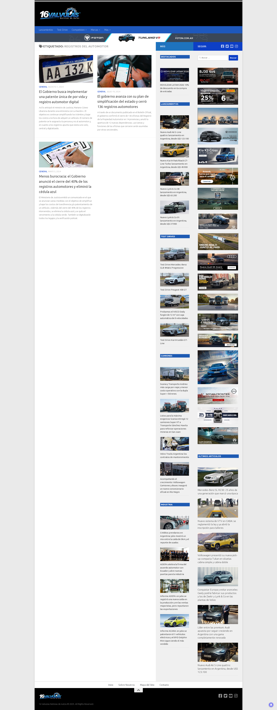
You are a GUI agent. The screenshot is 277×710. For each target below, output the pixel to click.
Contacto (164, 685)
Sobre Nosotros (126, 685)
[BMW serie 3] (218, 383)
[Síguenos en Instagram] (236, 46)
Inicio (110, 685)
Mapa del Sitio (147, 685)
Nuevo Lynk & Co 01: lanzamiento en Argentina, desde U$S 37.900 (173, 220)
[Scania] (218, 249)
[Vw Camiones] (218, 309)
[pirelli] (218, 104)
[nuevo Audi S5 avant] (218, 269)
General (43, 87)
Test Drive (62, 29)
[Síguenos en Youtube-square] (231, 46)
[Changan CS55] (218, 143)
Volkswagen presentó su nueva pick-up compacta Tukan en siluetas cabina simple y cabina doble (217, 558)
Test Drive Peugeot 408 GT (173, 289)
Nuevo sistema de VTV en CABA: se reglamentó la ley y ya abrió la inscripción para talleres (217, 524)
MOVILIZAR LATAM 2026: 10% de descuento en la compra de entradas (174, 88)
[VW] (218, 184)
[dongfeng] (218, 123)
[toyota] (218, 329)
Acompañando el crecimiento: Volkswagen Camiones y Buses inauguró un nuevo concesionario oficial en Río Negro (173, 485)
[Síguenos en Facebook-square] (222, 46)
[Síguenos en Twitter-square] (227, 46)
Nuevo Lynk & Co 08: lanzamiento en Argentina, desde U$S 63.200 (173, 192)
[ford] (218, 209)
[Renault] (218, 346)
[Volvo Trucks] (218, 423)
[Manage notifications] (271, 704)
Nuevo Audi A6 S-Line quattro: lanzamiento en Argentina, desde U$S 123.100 (218, 668)
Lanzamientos (46, 29)
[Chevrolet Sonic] (218, 289)
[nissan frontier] (218, 403)
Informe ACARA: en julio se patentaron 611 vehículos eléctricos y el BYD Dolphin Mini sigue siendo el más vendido (173, 637)
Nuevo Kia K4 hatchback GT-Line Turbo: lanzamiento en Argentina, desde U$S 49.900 (174, 163)
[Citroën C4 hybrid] (218, 443)
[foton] (138, 37)
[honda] (218, 229)
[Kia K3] (218, 164)
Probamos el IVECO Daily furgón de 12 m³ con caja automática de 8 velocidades (174, 314)
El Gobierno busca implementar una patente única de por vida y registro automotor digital (63, 97)
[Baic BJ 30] (218, 84)
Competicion (78, 29)
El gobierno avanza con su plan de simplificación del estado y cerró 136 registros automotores (123, 101)
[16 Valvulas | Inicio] (60, 13)
